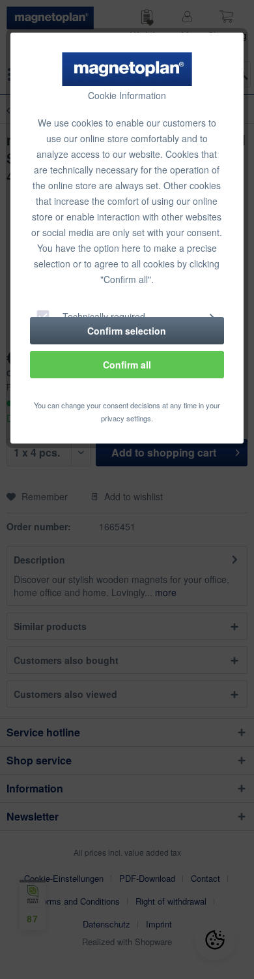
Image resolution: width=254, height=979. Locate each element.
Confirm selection (126, 330)
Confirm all (127, 364)
